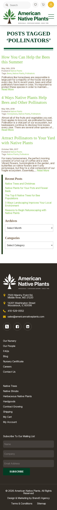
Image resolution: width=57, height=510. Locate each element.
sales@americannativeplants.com (26, 316)
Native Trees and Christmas (20, 183)
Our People (9, 345)
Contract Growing (12, 406)
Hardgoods (9, 401)
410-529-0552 (16, 311)
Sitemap (41, 503)
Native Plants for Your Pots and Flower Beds (26, 189)
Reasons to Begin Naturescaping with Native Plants (25, 211)
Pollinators (30, 73)
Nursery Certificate (13, 361)
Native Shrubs (11, 391)
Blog (5, 356)
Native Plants (16, 71)
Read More (8, 89)
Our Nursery (9, 340)
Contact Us (9, 371)
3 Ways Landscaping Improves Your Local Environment (28, 204)
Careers (7, 366)
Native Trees (10, 385)
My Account (10, 422)
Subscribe (17, 471)
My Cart (7, 416)
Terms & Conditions (21, 503)
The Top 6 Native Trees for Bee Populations (22, 197)
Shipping (7, 411)
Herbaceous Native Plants (17, 396)
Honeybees (12, 114)
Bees (9, 73)
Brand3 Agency (41, 498)
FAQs (6, 351)
